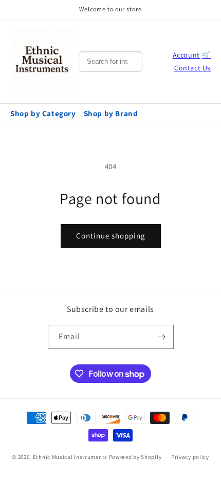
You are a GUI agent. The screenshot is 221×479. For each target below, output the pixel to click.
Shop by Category (43, 113)
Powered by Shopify (135, 456)
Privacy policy (190, 456)
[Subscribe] (162, 337)
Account (186, 55)
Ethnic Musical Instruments (70, 456)
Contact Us (192, 67)
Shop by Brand (111, 113)
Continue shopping (110, 236)
